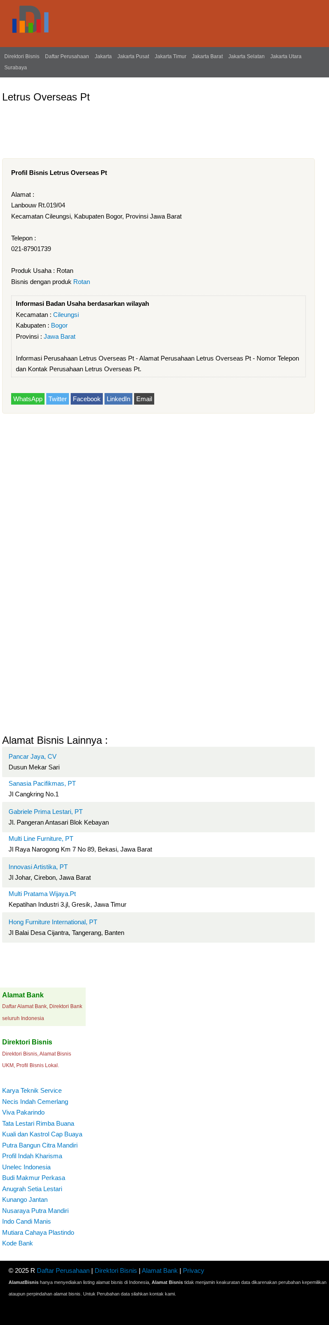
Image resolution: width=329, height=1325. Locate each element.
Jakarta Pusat (133, 56)
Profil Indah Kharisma (32, 1155)
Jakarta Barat (207, 56)
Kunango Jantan (25, 1199)
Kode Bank (17, 1243)
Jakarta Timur (170, 56)
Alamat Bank (160, 1270)
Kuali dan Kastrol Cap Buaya (42, 1134)
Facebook (87, 398)
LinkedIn (118, 398)
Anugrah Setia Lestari (32, 1188)
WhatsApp (27, 398)
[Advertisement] (158, 127)
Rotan (81, 281)
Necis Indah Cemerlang (35, 1101)
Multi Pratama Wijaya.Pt (42, 893)
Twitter (57, 398)
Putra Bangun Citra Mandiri (40, 1145)
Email (144, 398)
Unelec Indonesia (26, 1167)
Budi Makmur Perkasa (33, 1177)
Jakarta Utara (286, 56)
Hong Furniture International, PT (53, 922)
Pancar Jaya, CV (33, 756)
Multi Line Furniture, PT (41, 838)
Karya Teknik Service (32, 1090)
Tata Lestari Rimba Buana (38, 1123)
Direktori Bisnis (21, 56)
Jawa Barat (59, 336)
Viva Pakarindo (23, 1112)
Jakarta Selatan (246, 56)
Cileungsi (66, 314)
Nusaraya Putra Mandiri (35, 1210)
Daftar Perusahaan (67, 56)
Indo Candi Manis (26, 1221)
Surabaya (15, 68)
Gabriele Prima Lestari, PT (46, 811)
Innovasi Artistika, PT (38, 866)
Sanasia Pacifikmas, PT (42, 783)
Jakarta (103, 56)
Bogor (59, 325)
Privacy (193, 1270)
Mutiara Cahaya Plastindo (38, 1232)
